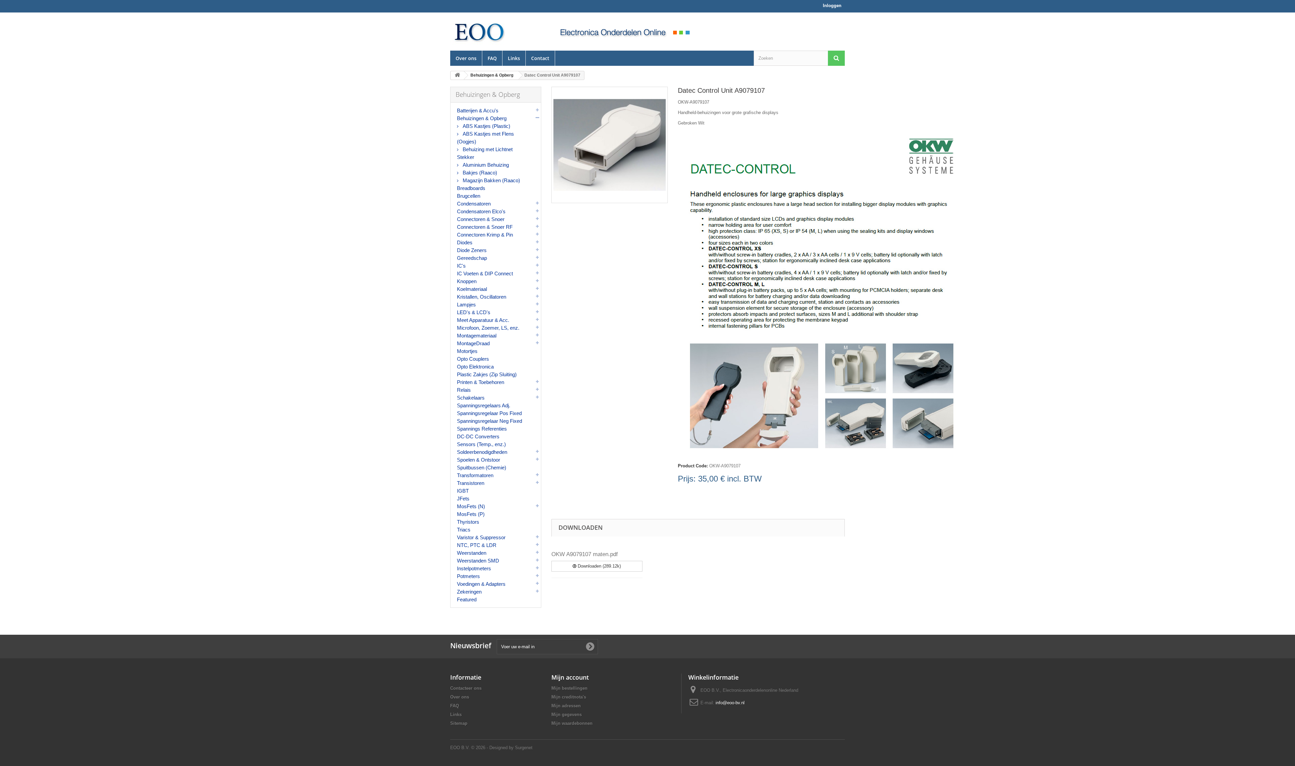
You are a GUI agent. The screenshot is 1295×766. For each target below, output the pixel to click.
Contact (540, 58)
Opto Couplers (473, 359)
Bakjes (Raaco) (479, 172)
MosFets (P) (471, 514)
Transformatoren (475, 475)
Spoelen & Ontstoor (478, 460)
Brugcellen (468, 196)
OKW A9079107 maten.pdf (584, 554)
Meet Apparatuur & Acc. (483, 320)
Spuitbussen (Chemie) (481, 467)
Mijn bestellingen (569, 688)
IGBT (463, 491)
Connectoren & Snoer (481, 219)
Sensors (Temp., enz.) (481, 444)
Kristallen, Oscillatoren (481, 297)
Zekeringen (469, 592)
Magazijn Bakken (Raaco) (490, 180)
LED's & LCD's (473, 312)
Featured (467, 599)
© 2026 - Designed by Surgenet (502, 747)
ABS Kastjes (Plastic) (485, 126)
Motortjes (467, 351)
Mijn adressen (566, 705)
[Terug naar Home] (457, 75)
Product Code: (693, 465)
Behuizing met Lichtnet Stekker (485, 153)
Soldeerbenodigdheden (482, 452)
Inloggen (832, 5)
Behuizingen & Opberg (482, 118)
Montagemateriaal (476, 335)
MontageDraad (473, 343)
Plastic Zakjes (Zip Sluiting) (487, 374)
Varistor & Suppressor (481, 537)
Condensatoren (474, 204)
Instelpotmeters (474, 568)
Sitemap (458, 723)
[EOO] (495, 32)
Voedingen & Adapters (481, 584)
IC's (461, 266)
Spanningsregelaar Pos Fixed (489, 413)
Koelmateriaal (472, 289)
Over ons (466, 58)
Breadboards (471, 188)
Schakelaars (471, 398)
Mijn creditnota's (568, 697)
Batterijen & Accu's (477, 110)
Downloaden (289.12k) (598, 566)
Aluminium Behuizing (485, 165)
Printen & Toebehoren (480, 382)
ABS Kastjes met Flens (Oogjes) (485, 137)
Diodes (464, 242)
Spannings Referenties (482, 429)
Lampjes (466, 304)
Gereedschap (472, 258)
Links (514, 58)
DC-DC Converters (478, 436)
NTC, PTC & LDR (476, 545)
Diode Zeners (472, 250)
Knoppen (467, 281)
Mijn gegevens (566, 714)
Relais (464, 390)
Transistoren (470, 483)
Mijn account (570, 677)
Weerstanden (471, 553)
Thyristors (468, 522)
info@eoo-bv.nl (730, 702)
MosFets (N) (471, 506)
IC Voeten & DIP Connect (485, 273)
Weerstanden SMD (478, 561)
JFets (463, 498)
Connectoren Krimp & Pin (485, 235)
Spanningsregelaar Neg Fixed (489, 421)
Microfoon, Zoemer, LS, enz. (488, 328)
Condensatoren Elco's (481, 211)
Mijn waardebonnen (572, 723)
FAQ (492, 58)
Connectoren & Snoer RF (485, 227)
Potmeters (468, 576)
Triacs (463, 529)
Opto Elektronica (475, 367)
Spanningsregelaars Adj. (483, 405)
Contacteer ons (466, 688)
